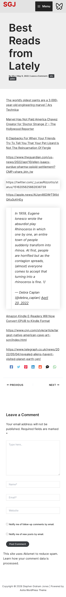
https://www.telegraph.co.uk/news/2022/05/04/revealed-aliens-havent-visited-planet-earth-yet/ (32, 354)
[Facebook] (11, 366)
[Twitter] (18, 366)
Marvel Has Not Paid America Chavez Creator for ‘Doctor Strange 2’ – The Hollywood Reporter (32, 124)
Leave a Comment (38, 76)
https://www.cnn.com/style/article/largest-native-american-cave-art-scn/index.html (32, 335)
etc (51, 76)
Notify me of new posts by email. (26, 534)
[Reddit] (40, 366)
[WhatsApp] (54, 366)
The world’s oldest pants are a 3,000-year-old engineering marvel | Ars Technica (32, 104)
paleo (12, 79)
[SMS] (47, 366)
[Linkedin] (33, 366)
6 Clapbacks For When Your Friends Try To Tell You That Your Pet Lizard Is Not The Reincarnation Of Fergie (32, 142)
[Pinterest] (25, 366)
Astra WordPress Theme (33, 590)
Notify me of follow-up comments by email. (31, 524)
